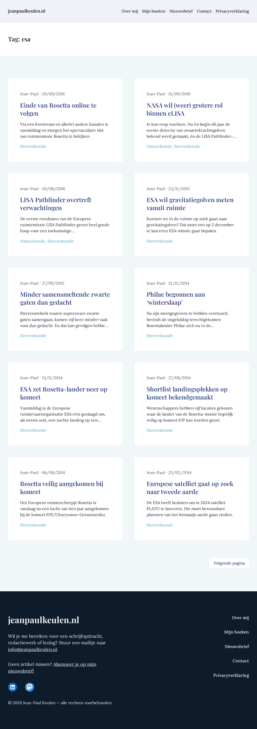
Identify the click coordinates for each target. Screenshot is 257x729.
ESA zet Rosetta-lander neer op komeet (63, 393)
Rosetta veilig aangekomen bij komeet (61, 487)
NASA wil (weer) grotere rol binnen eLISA (185, 109)
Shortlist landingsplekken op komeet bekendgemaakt (187, 393)
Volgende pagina (229, 562)
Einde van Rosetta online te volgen (58, 109)
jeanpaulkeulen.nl (26, 11)
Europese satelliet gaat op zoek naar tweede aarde (190, 487)
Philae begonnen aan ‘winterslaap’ (176, 298)
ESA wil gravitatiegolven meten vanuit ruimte (190, 204)
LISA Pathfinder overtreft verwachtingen (55, 204)
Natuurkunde (159, 146)
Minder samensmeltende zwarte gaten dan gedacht (65, 298)
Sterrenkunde (33, 146)
